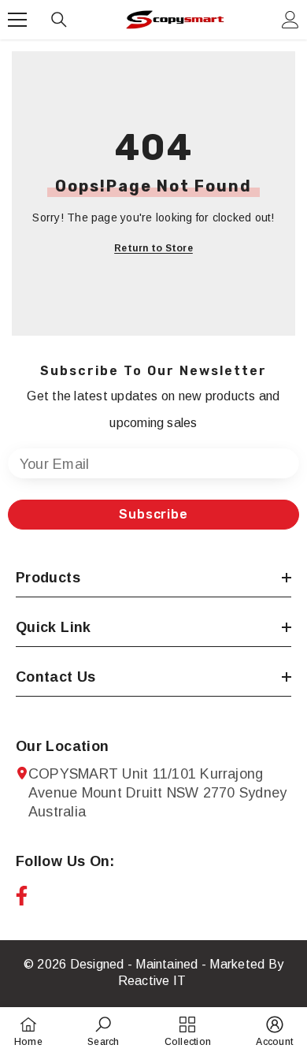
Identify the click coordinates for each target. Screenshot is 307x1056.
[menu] (17, 19)
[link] (103, 1031)
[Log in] (290, 19)
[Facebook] (22, 895)
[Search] (59, 19)
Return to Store (153, 248)
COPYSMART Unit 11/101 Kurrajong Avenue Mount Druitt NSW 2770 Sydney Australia (157, 793)
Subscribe (153, 514)
